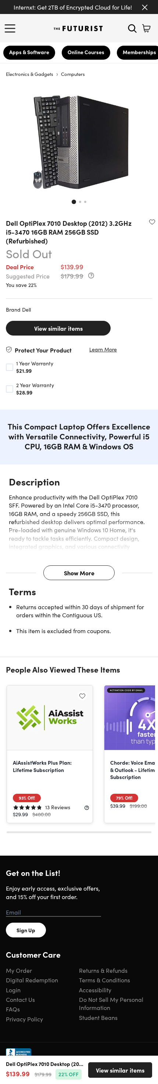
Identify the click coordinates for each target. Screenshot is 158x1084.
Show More (79, 573)
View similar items (58, 328)
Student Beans (98, 1017)
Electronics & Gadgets (29, 73)
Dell (26, 309)
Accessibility (95, 990)
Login (13, 990)
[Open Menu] (11, 28)
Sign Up (26, 930)
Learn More (103, 349)
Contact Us (20, 999)
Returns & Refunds (103, 970)
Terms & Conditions (104, 980)
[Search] (132, 28)
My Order (19, 970)
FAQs (13, 1009)
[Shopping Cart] (146, 28)
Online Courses (86, 52)
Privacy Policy (24, 1019)
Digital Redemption (32, 980)
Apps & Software (29, 52)
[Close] (145, 7)
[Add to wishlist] (152, 221)
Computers (73, 73)
